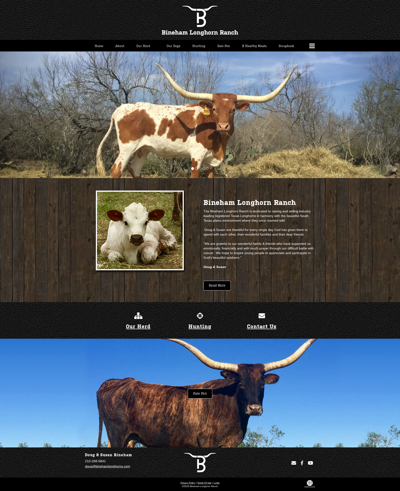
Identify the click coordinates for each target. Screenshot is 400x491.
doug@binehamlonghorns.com (107, 466)
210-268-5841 (95, 461)
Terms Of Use (204, 482)
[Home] (200, 462)
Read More (217, 285)
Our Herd (138, 326)
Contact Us (261, 326)
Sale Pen (200, 393)
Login (217, 482)
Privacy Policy (188, 482)
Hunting (199, 326)
